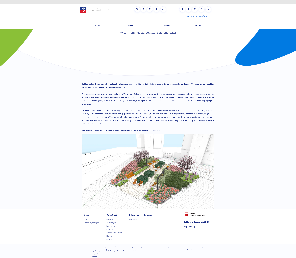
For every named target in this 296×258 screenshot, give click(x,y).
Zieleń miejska (111, 223)
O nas (97, 25)
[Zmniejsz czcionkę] (137, 9)
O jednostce (88, 219)
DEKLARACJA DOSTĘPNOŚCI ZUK (201, 16)
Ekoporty (109, 236)
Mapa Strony (189, 226)
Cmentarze (110, 219)
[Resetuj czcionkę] (143, 9)
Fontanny (109, 239)
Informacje (165, 25)
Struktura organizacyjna (91, 223)
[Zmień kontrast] (156, 9)
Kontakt (199, 25)
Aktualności (133, 219)
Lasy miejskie (110, 226)
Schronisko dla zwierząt (114, 233)
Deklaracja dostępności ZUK (196, 222)
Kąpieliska (109, 229)
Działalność (131, 25)
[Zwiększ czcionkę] (150, 9)
